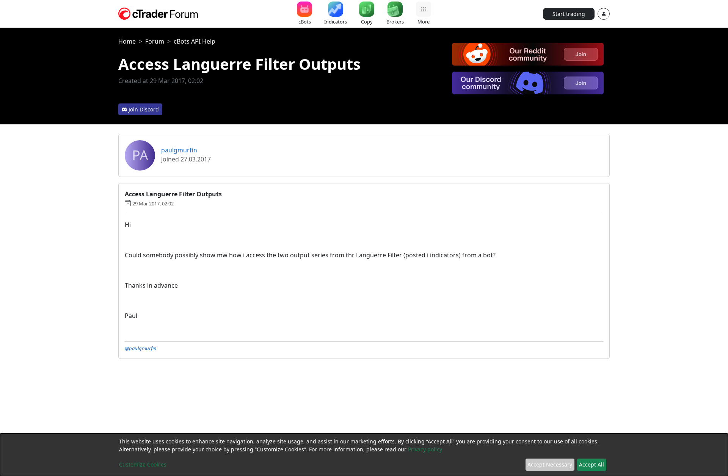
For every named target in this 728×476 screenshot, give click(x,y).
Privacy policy (425, 449)
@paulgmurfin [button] (141, 348)
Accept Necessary (549, 464)
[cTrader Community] (158, 13)
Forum (154, 41)
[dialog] (364, 455)
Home (127, 41)
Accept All (591, 464)
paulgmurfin (179, 150)
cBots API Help (194, 41)
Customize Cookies (142, 464)
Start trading (568, 13)
